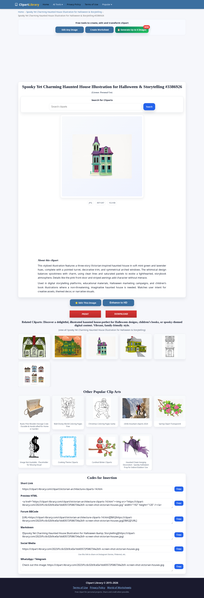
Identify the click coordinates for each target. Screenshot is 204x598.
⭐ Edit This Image (85, 302)
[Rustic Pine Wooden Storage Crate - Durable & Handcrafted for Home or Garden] (34, 408)
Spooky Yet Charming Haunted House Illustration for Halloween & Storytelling (64, 11)
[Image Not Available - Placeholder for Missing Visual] (34, 447)
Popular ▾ (107, 4)
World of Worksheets (119, 587)
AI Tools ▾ (58, 4)
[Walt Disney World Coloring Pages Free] (68, 408)
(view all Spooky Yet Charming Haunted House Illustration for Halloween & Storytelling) (102, 330)
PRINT (85, 313)
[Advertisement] (102, 58)
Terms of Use (91, 4)
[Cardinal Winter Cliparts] (102, 447)
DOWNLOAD (121, 313)
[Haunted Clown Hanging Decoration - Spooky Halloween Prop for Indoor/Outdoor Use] (135, 447)
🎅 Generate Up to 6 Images (133, 29)
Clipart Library (94, 582)
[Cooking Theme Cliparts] (68, 447)
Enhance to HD (118, 302)
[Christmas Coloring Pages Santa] (102, 408)
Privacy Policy (74, 4)
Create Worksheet (99, 29)
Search (149, 107)
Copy (179, 489)
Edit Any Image (70, 29)
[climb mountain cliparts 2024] (135, 408)
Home (46, 4)
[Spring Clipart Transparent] (169, 408)
